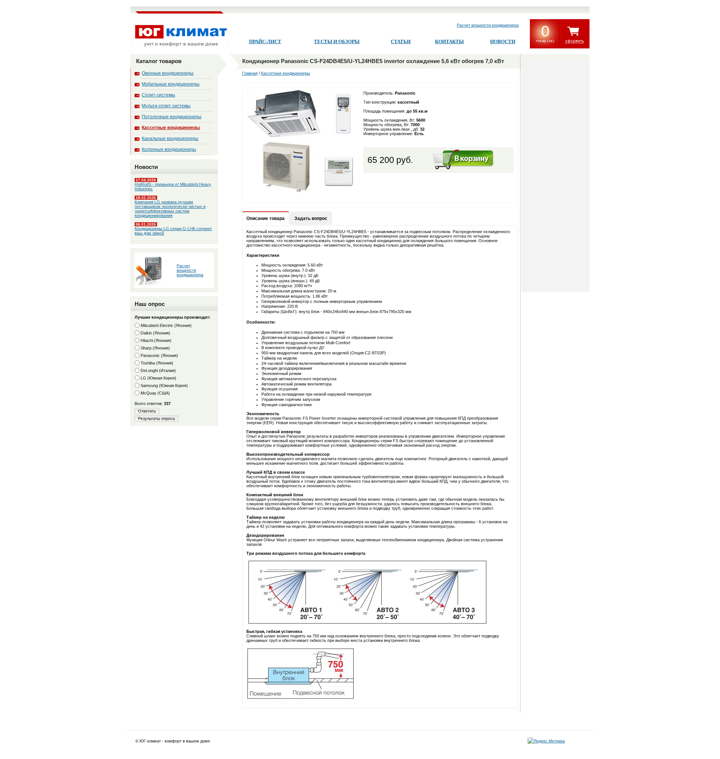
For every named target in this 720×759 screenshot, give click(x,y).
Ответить (147, 411)
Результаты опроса (156, 418)
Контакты (449, 41)
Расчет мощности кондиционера (488, 25)
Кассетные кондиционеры (171, 127)
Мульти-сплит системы (166, 105)
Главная (250, 73)
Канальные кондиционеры (170, 138)
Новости (502, 41)
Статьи (401, 41)
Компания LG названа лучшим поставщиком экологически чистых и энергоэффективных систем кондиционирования (170, 209)
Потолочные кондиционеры (171, 116)
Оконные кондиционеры (168, 73)
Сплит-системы (158, 95)
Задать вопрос (310, 218)
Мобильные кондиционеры (171, 84)
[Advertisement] (555, 175)
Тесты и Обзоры (337, 41)
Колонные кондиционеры (169, 149)
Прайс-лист (265, 41)
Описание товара (265, 218)
